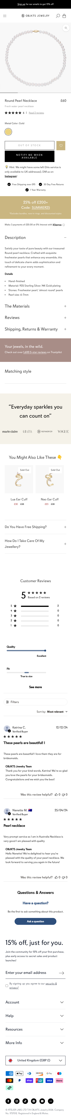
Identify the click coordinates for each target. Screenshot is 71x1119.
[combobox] (52, 711)
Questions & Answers (35, 892)
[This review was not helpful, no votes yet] (63, 795)
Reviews (12, 317)
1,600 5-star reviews (35, 352)
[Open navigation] (4, 16)
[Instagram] (17, 1101)
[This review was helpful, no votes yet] (56, 795)
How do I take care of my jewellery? (24, 544)
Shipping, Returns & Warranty (31, 329)
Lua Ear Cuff (19, 499)
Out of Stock (29, 145)
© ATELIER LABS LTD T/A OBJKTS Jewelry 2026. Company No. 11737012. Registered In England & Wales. (35, 1111)
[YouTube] (42, 1101)
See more (35, 687)
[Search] (58, 16)
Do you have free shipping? (26, 527)
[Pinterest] (33, 1101)
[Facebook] (8, 1101)
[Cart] (64, 16)
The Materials (17, 306)
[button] (61, 145)
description (15, 237)
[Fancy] (50, 1101)
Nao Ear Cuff (50, 499)
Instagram (11, 176)
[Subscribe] (61, 973)
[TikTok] (25, 1101)
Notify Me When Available (29, 156)
